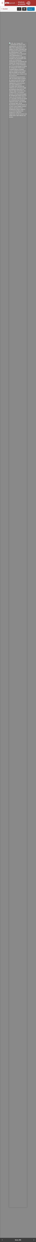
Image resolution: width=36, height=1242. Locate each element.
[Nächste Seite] (34, 1240)
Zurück (5, 9)
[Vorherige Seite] (2, 1240)
